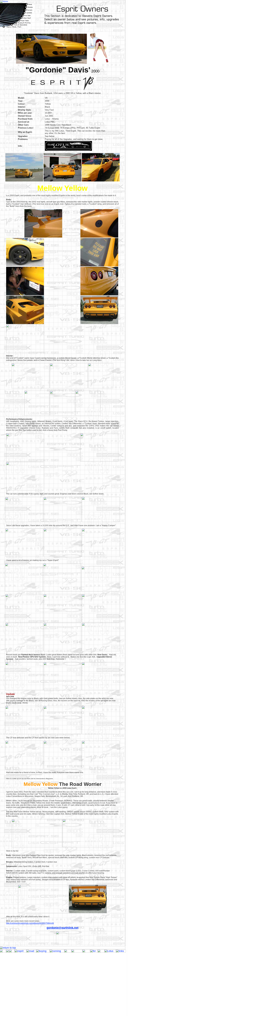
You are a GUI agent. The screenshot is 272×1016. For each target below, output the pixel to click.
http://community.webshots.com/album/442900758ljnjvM (30, 923)
